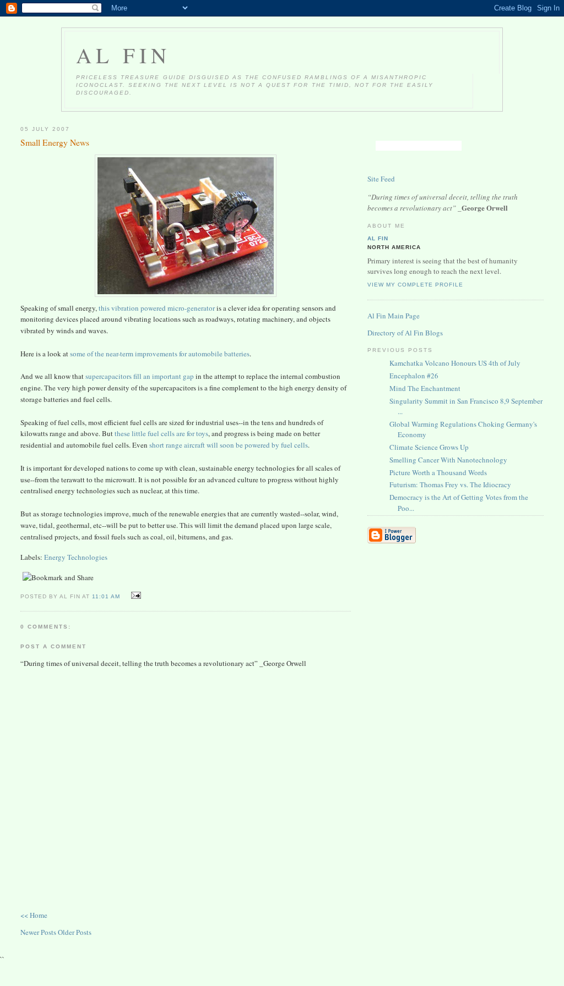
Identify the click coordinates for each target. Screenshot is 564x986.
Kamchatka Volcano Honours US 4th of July (454, 363)
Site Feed (381, 179)
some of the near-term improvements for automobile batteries (160, 354)
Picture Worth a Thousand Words (438, 472)
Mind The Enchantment (424, 388)
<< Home (33, 915)
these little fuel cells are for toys (161, 433)
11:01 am (106, 596)
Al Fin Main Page (393, 316)
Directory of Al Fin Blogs (405, 333)
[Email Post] (134, 596)
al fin (377, 238)
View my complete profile (415, 285)
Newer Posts (39, 932)
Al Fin (123, 55)
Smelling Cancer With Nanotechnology (448, 460)
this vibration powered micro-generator (157, 308)
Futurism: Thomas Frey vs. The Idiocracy (450, 484)
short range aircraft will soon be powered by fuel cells (228, 445)
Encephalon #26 (413, 376)
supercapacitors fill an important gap (139, 376)
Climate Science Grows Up (429, 447)
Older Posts (74, 932)
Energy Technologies (75, 557)
